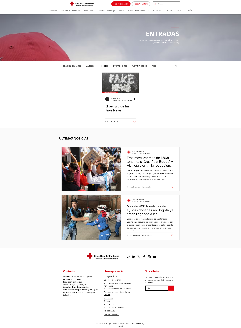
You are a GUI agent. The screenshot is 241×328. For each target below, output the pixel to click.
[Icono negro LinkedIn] (134, 257)
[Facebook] (144, 257)
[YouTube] (154, 257)
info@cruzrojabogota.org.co (74, 284)
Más (154, 65)
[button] (176, 66)
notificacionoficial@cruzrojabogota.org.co (80, 290)
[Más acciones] (135, 99)
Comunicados (139, 65)
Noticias (104, 65)
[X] (139, 257)
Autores (90, 65)
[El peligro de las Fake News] (120, 83)
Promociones (120, 65)
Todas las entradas (71, 65)
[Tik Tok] (129, 257)
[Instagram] (149, 257)
